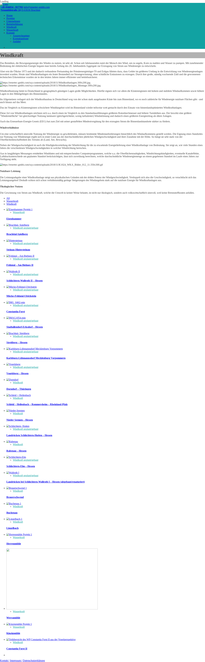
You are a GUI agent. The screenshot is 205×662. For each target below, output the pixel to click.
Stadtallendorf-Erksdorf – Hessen (24, 327)
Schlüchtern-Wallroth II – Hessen (24, 280)
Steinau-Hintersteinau (18, 249)
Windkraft (11, 27)
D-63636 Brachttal (30, 10)
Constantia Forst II (16, 648)
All (8, 198)
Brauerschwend (15, 497)
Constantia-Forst (15, 311)
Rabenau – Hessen (16, 450)
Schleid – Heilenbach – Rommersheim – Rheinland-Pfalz (37, 404)
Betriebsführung (14, 24)
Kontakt (10, 32)
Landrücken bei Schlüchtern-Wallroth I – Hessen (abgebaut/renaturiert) (45, 481)
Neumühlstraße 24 (11, 10)
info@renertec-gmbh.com (37, 7)
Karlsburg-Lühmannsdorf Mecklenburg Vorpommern (36, 358)
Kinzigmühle (13, 633)
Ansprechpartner (21, 35)
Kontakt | (4, 660)
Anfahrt (17, 41)
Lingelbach (12, 528)
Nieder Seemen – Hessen (19, 420)
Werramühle (13, 617)
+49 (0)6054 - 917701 (12, 7)
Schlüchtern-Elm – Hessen (20, 466)
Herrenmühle (13, 543)
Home (9, 15)
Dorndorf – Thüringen (18, 389)
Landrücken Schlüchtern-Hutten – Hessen (29, 435)
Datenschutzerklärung (34, 660)
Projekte (10, 18)
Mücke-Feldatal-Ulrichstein (21, 296)
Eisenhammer (13, 218)
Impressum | (16, 660)
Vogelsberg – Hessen (17, 373)
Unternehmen (13, 21)
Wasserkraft (12, 30)
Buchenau (11, 512)
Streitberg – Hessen (16, 342)
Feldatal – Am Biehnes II (19, 265)
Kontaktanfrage (21, 38)
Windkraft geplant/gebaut (25, 227)
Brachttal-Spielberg (17, 234)
